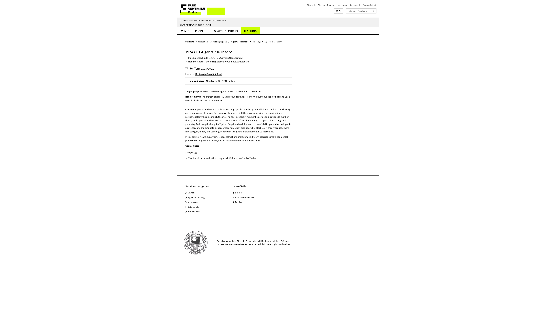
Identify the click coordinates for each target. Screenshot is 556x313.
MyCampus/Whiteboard (237, 61)
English (238, 202)
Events (184, 31)
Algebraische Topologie (196, 25)
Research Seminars (224, 31)
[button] (338, 11)
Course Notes (192, 145)
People (200, 31)
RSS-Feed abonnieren (244, 197)
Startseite (311, 5)
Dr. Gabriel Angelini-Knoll (208, 73)
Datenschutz (355, 5)
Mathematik (223, 20)
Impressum (342, 5)
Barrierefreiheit (369, 5)
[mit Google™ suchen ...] (373, 11)
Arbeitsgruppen (220, 41)
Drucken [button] (239, 192)
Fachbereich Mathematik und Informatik (198, 20)
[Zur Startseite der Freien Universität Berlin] (201, 9)
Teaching (250, 31)
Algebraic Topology (326, 5)
